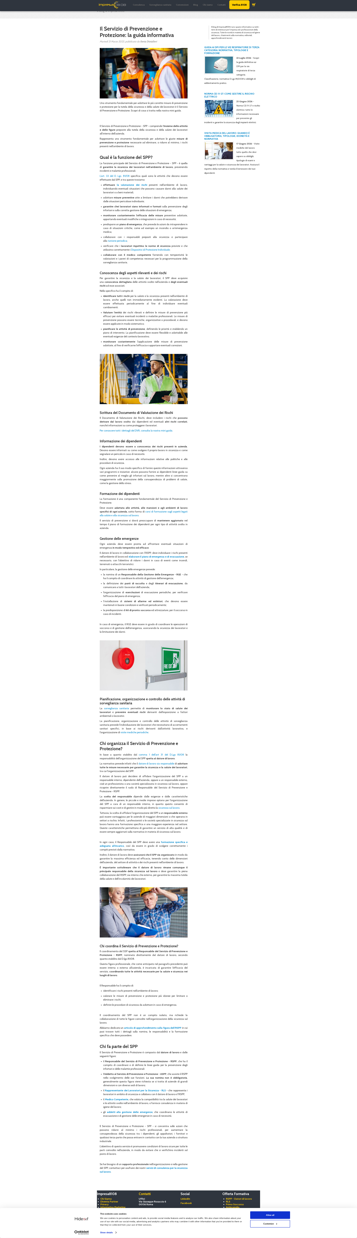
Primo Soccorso (235, 1204)
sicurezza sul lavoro (168, 807)
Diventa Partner (109, 1201)
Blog (195, 4)
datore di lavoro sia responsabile (156, 763)
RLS (228, 1201)
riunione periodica (117, 240)
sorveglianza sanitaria (116, 708)
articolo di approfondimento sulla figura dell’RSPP (152, 1027)
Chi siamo (208, 4)
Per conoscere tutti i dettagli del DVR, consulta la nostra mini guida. (136, 430)
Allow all (270, 1215)
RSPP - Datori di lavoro (239, 1198)
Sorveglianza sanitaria (160, 4)
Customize (268, 1223)
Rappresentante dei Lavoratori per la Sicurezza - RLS (135, 1090)
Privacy (104, 1204)
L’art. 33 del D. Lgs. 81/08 (115, 176)
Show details (106, 1232)
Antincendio (232, 1207)
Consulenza (139, 4)
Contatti (221, 4)
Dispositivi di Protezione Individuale (150, 249)
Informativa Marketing (113, 1207)
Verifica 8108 (239, 4)
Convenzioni (182, 4)
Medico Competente (116, 1099)
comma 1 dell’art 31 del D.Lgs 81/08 (161, 754)
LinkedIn (185, 1198)
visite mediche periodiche (134, 732)
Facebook (186, 1203)
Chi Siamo (106, 1198)
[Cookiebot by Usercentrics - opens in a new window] (81, 1232)
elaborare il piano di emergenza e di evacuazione (156, 556)
